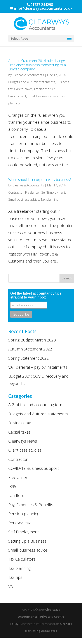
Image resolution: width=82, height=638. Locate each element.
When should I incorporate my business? (39, 179)
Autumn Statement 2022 (30, 349)
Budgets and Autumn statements (31, 82)
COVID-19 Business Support (33, 468)
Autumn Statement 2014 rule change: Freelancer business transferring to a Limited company (37, 64)
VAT (11, 586)
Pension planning (23, 513)
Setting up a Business (27, 541)
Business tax (19, 422)
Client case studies (25, 450)
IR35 (12, 486)
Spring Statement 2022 (28, 358)
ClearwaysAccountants (28, 75)
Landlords (17, 495)
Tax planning (49, 199)
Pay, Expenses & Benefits (30, 504)
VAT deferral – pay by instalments (37, 367)
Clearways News (22, 441)
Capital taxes (23, 89)
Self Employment (53, 192)
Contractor (16, 192)
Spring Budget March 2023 (32, 340)
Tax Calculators (21, 559)
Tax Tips (15, 577)
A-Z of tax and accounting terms (36, 404)
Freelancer (41, 89)
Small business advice (43, 96)
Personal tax (19, 522)
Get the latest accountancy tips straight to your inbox (35, 295)
